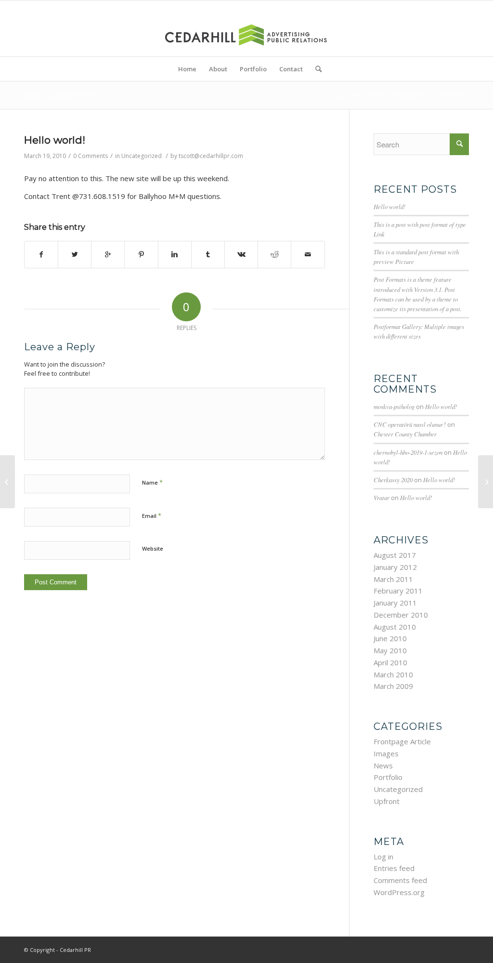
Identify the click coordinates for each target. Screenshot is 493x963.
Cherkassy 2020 (393, 479)
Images (386, 753)
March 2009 (393, 686)
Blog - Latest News (60, 94)
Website (152, 548)
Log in (383, 856)
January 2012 (395, 567)
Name (152, 482)
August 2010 (395, 627)
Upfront (387, 801)
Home (377, 95)
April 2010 (390, 662)
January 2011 (395, 602)
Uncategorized (410, 95)
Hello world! (54, 140)
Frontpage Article (402, 741)
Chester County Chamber (405, 434)
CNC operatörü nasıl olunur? (410, 424)
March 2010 (393, 674)
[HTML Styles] (7, 481)
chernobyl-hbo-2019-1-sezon (408, 452)
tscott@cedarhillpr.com (211, 156)
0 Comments (90, 156)
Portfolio (388, 777)
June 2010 (390, 638)
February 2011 (398, 590)
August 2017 (395, 555)
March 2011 (393, 579)
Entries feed (394, 868)
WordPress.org (399, 892)
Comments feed (400, 880)
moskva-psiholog (394, 406)
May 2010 (390, 650)
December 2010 (401, 615)
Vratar (381, 497)
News (383, 765)
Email (151, 515)
